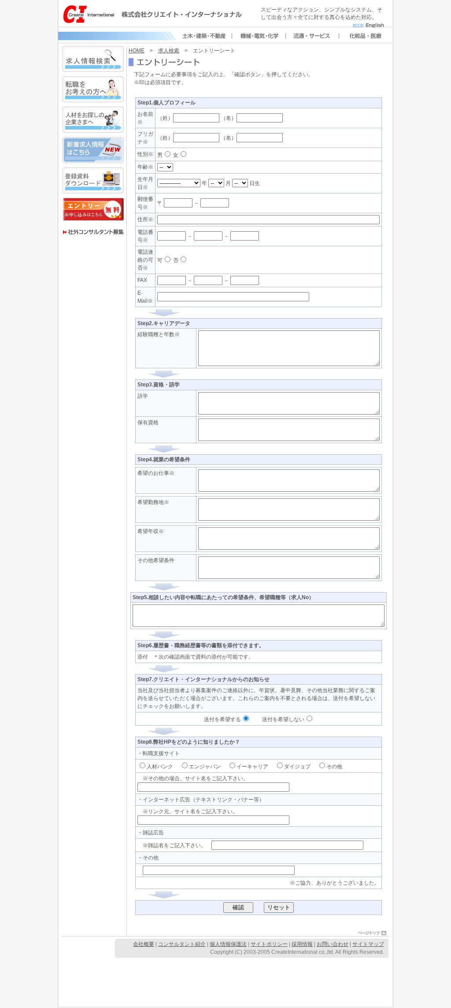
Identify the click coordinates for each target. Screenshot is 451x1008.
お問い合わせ (332, 944)
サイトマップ (368, 944)
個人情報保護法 (228, 944)
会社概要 (143, 944)
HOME (136, 51)
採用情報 (302, 944)
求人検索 (168, 51)
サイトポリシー (269, 944)
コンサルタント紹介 (182, 944)
